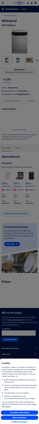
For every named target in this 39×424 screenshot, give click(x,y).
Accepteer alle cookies (19, 412)
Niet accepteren (19, 418)
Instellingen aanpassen (19, 422)
